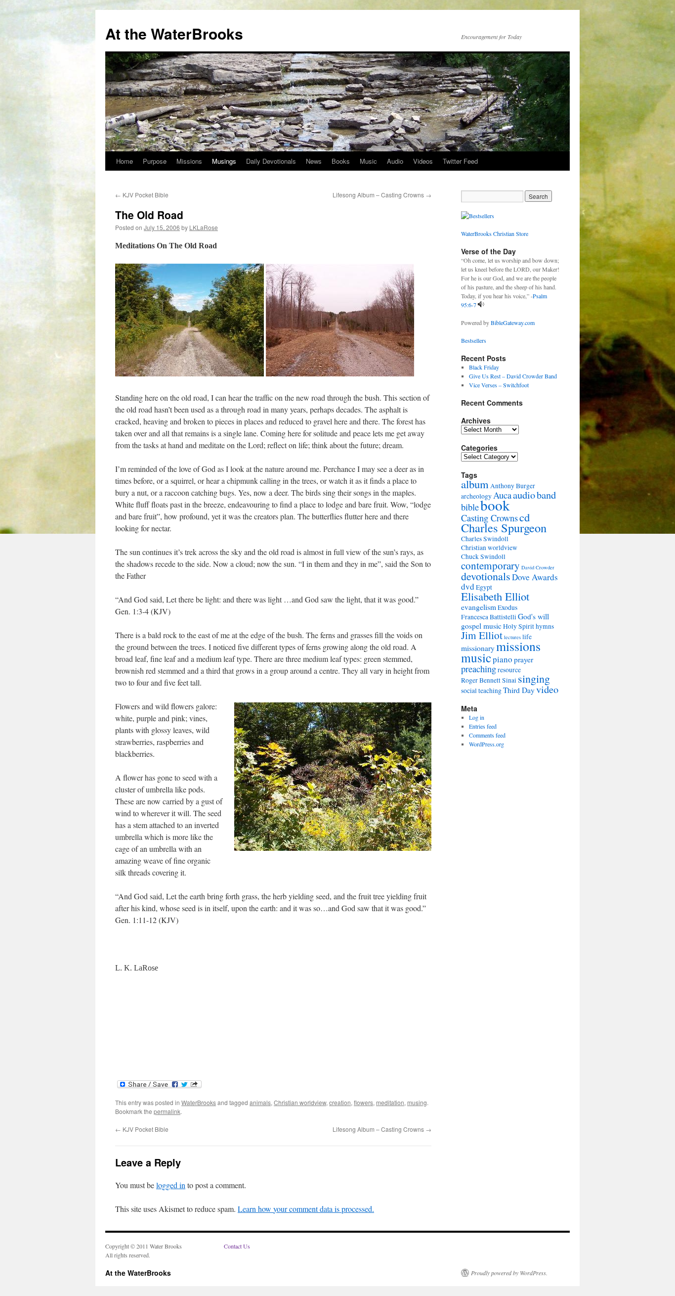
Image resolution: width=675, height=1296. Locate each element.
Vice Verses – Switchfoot (499, 385)
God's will (533, 616)
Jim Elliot (482, 635)
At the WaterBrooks (174, 33)
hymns (545, 626)
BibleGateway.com (513, 322)
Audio (395, 161)
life (527, 636)
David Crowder (537, 567)
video (547, 689)
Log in (476, 717)
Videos (423, 161)
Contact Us (237, 1246)
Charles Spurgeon (504, 527)
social (469, 690)
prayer (523, 659)
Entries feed (483, 726)
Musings (224, 161)
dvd (467, 586)
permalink (167, 1111)
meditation (390, 1102)
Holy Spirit (518, 626)
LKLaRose (203, 227)
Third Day (519, 690)
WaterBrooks (198, 1102)
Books (341, 161)
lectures (512, 637)
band (546, 495)
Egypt (484, 587)
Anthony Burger (512, 485)
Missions (189, 161)
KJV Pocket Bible (142, 194)
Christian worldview (300, 1102)
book (495, 504)
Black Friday (484, 367)
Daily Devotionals (271, 161)
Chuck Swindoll (483, 556)
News (314, 161)
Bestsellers (473, 340)
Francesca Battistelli (488, 616)
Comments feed (487, 735)
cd (524, 516)
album (475, 483)
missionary (478, 648)
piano (502, 659)
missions (518, 646)
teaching (490, 690)
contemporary (490, 565)
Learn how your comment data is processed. (306, 1208)
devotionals (485, 576)
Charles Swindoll (484, 538)
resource (509, 669)
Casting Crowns (489, 518)
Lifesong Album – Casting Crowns (382, 194)
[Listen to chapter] (481, 305)
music (476, 657)
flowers (363, 1102)
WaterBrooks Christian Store (494, 233)
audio (524, 495)
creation (340, 1102)
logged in (170, 1185)
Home (124, 161)
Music (368, 161)
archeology (476, 496)
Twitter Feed (460, 161)
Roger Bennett (481, 680)
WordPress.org (486, 744)
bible (470, 507)
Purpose (155, 161)
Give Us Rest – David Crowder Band (513, 376)
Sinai (509, 680)
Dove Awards (535, 577)
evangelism (478, 607)
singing (534, 678)
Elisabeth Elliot (495, 596)
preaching (478, 669)
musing (417, 1102)
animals (260, 1102)
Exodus (507, 607)
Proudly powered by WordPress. (509, 1273)
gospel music (481, 626)
